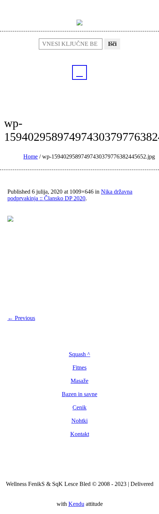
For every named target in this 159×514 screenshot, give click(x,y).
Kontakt (79, 434)
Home (30, 156)
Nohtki (79, 421)
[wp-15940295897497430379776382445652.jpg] (79, 262)
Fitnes (79, 368)
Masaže (79, 381)
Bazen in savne (79, 394)
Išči (112, 44)
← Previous (21, 318)
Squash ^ (79, 354)
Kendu (76, 504)
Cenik (79, 408)
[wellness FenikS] (79, 22)
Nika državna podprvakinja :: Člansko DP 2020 (69, 194)
